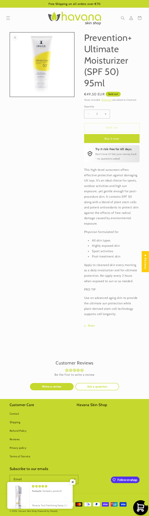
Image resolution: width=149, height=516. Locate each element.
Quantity (89, 106)
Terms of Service (20, 456)
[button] (8, 18)
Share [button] (91, 325)
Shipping (106, 99)
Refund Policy (18, 430)
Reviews (15, 439)
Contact (14, 413)
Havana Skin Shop (28, 511)
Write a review (52, 386)
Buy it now (111, 138)
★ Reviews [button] (145, 261)
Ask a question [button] (97, 386)
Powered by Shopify (48, 511)
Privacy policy (18, 448)
